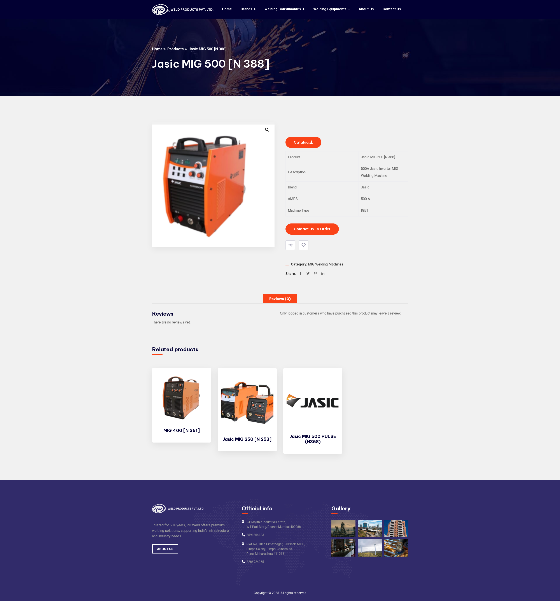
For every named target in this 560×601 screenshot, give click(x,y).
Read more (200, 380)
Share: (290, 274)
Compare (290, 245)
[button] (267, 130)
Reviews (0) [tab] (280, 299)
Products (175, 49)
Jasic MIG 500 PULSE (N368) (313, 439)
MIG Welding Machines (325, 264)
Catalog (302, 142)
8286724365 (255, 562)
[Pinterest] (315, 274)
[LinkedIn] (322, 274)
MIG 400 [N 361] (181, 430)
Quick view (200, 400)
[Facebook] (300, 274)
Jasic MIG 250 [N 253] (247, 439)
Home (157, 49)
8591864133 (255, 535)
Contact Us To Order (312, 229)
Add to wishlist (303, 245)
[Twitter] (308, 274)
